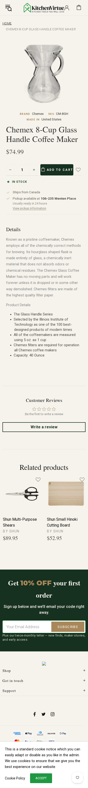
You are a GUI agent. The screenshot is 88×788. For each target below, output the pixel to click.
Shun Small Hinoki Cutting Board (62, 522)
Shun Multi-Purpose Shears (20, 522)
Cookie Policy (15, 778)
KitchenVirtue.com (44, 7)
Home (7, 23)
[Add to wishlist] (82, 169)
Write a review (44, 427)
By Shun (11, 531)
